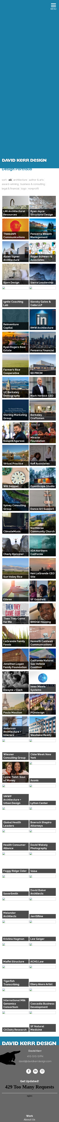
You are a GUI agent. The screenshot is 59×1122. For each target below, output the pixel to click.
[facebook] (28, 1071)
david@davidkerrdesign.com (35, 1061)
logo (23, 188)
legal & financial (10, 188)
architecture (20, 179)
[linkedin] (35, 1071)
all (10, 179)
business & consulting (32, 184)
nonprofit (33, 188)
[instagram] (42, 1071)
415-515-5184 (35, 1056)
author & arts (36, 179)
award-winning (10, 184)
